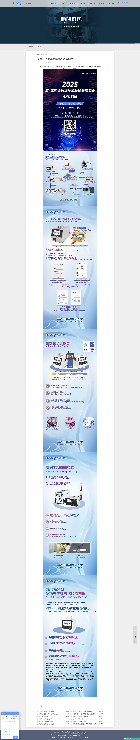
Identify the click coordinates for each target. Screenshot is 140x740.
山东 (64, 737)
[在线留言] (135, 637)
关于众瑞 (111, 3)
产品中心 (63, 3)
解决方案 (73, 3)
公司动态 (38, 47)
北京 (85, 737)
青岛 (66, 737)
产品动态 (30, 47)
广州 (69, 737)
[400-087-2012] (135, 628)
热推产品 (54, 737)
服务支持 (92, 3)
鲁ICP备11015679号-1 (67, 735)
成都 (75, 737)
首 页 (44, 54)
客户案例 (82, 3)
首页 (55, 732)
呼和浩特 (72, 737)
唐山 (78, 737)
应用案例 (69, 732)
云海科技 (80, 735)
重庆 (87, 737)
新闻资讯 (102, 3)
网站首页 (53, 3)
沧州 (80, 737)
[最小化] (138, 739)
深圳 (82, 737)
